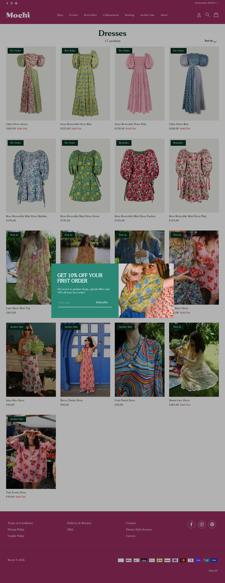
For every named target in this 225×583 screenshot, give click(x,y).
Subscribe (102, 302)
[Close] (170, 267)
